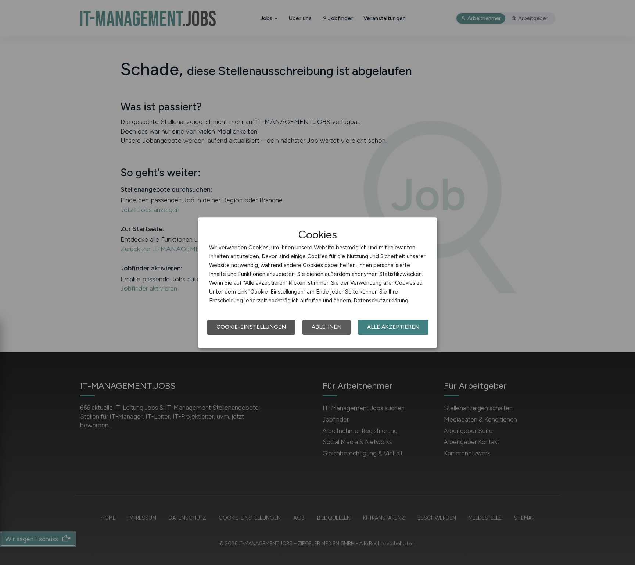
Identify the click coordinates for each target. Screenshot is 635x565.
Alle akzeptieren (393, 327)
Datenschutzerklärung (381, 300)
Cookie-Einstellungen (251, 327)
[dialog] (317, 282)
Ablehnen (326, 327)
